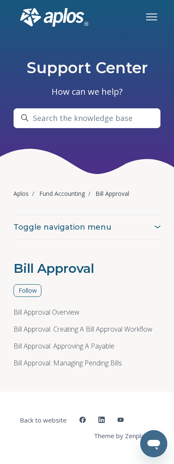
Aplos (21, 193)
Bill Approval (112, 193)
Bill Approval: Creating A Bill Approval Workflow (83, 329)
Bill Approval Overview (46, 312)
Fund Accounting (62, 193)
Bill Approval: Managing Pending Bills (68, 363)
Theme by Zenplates (123, 435)
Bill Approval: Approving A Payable (64, 346)
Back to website (43, 420)
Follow (28, 290)
